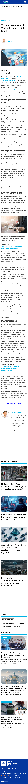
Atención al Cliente (6, 777)
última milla (17, 626)
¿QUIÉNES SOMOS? (18, 775)
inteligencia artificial (8, 619)
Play (9, 764)
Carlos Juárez (9, 40)
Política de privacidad (20, 773)
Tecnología (5, 21)
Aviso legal (17, 777)
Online (10, 761)
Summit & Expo (12, 763)
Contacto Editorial (6, 773)
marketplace (20, 623)
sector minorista (6, 626)
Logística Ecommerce (8, 623)
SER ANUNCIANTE (5, 775)
